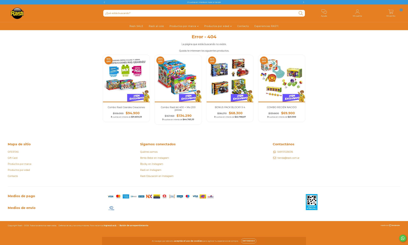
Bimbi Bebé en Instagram (154, 157)
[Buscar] (301, 13)
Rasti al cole (156, 26)
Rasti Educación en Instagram (157, 176)
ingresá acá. (110, 225)
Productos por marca (183, 26)
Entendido (249, 241)
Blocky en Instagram (151, 164)
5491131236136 (285, 151)
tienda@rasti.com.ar (288, 157)
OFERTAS (13, 151)
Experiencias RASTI (266, 26)
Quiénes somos (148, 151)
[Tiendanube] (390, 226)
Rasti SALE (136, 26)
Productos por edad (217, 26)
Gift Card (12, 157)
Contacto (243, 26)
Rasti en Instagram (150, 170)
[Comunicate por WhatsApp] (402, 238)
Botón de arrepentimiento (134, 225)
